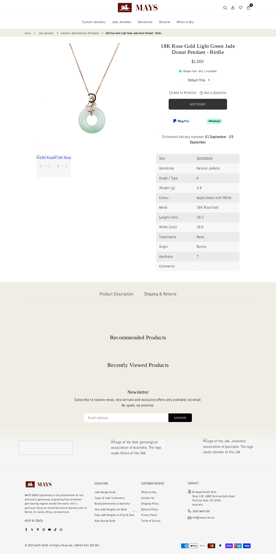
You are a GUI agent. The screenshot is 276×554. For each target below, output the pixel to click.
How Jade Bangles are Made (111, 509)
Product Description (116, 294)
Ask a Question (214, 92)
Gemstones (145, 22)
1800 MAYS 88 (201, 511)
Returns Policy (149, 509)
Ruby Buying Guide (105, 521)
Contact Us (147, 498)
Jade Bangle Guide (105, 492)
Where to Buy (185, 22)
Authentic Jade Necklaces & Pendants (80, 33)
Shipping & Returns (160, 294)
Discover (164, 22)
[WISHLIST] (241, 7)
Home (28, 33)
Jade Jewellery (121, 22)
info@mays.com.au (203, 517)
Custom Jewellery (93, 22)
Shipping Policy (150, 503)
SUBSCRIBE (180, 418)
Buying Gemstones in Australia (112, 503)
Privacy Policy (149, 515)
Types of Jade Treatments (110, 498)
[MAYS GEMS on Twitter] (32, 529)
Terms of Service (150, 521)
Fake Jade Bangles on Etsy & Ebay (114, 515)
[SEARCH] (225, 7)
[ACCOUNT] (233, 7)
